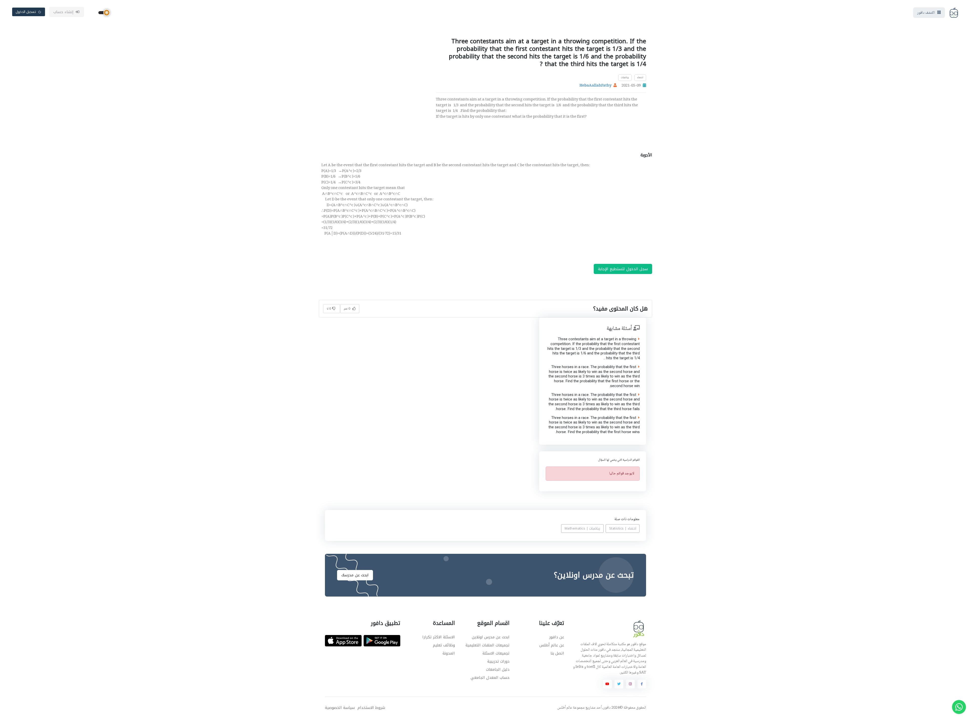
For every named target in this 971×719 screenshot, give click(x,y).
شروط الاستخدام (371, 708)
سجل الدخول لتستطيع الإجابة (623, 268)
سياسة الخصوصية (340, 708)
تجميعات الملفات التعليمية (488, 645)
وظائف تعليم (444, 645)
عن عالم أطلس (551, 645)
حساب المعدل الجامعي (490, 677)
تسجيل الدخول (26, 12)
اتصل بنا (557, 653)
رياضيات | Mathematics (582, 528)
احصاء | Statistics (622, 528)
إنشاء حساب (63, 11)
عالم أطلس (564, 708)
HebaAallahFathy (595, 85)
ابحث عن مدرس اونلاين (491, 637)
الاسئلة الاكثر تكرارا (438, 637)
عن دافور (556, 637)
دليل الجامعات (498, 669)
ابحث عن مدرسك (355, 575)
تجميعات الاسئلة (496, 653)
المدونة (449, 653)
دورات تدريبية (498, 661)
